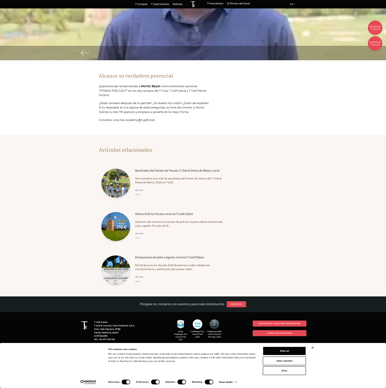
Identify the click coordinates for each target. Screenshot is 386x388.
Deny (284, 370)
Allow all (284, 351)
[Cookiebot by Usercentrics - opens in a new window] (88, 382)
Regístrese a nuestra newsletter (279, 323)
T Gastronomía (160, 4)
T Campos (141, 4)
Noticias (177, 4)
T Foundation (215, 3)
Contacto (236, 304)
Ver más (139, 190)
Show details (226, 382)
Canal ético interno (279, 333)
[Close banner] (313, 348)
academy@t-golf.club (140, 120)
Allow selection (284, 361)
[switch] (155, 382)
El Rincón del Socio (238, 3)
